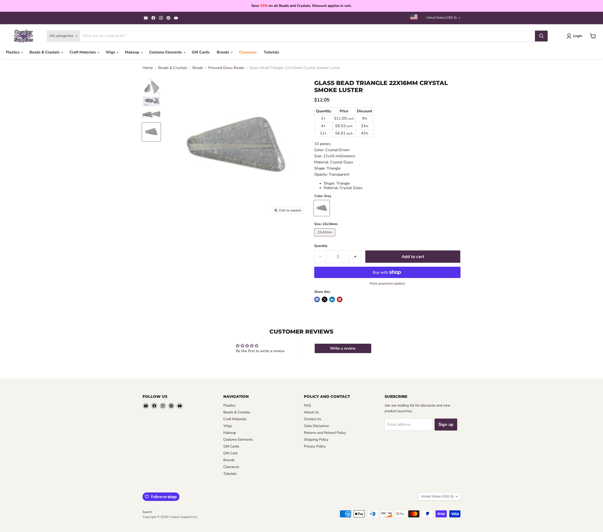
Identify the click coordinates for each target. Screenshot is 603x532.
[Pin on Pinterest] (339, 299)
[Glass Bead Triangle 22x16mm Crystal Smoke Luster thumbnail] (151, 86)
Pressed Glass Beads (226, 68)
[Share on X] (324, 299)
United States (441, 18)
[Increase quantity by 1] (355, 256)
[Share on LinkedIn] (332, 299)
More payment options (387, 284)
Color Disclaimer (316, 425)
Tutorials (271, 52)
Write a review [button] (343, 348)
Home (148, 68)
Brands (223, 52)
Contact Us (312, 419)
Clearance (248, 52)
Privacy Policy (315, 446)
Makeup (132, 52)
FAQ (307, 405)
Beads (197, 68)
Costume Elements (166, 52)
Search (147, 512)
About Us (311, 412)
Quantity (320, 246)
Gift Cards (201, 52)
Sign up (445, 424)
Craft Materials (83, 52)
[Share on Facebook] (317, 299)
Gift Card (230, 453)
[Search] (541, 36)
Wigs (111, 52)
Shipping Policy (316, 439)
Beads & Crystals (45, 52)
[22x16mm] (325, 237)
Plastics (13, 52)
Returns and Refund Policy (325, 432)
